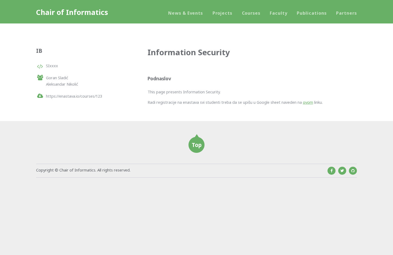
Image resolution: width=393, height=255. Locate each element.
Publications (312, 13)
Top (197, 145)
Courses (251, 13)
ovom (308, 102)
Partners (346, 13)
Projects (223, 13)
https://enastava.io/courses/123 (74, 96)
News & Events (185, 13)
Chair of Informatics (72, 12)
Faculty (278, 13)
